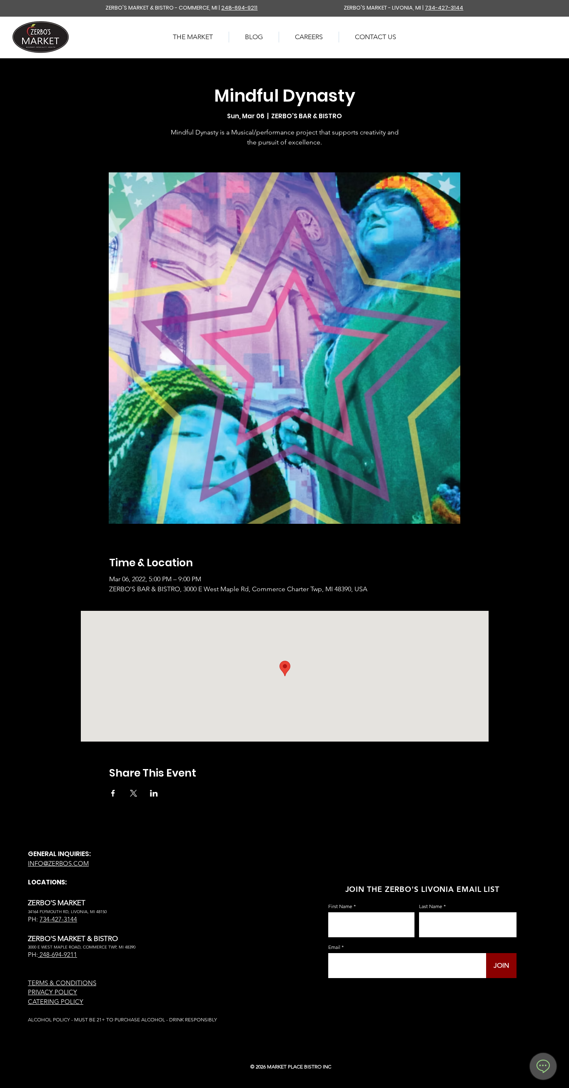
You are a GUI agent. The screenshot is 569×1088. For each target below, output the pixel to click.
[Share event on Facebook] (113, 793)
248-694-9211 (239, 8)
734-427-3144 (444, 8)
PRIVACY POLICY (52, 992)
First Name (340, 906)
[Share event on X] (133, 793)
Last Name (430, 906)
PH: (33, 955)
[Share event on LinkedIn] (154, 793)
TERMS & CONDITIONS (62, 983)
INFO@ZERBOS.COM (58, 863)
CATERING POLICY (55, 1002)
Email (334, 947)
